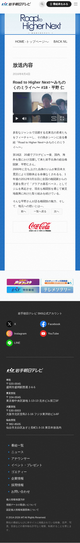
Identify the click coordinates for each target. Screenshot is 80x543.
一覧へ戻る (40, 211)
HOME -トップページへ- (32, 41)
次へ (56, 211)
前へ (23, 211)
